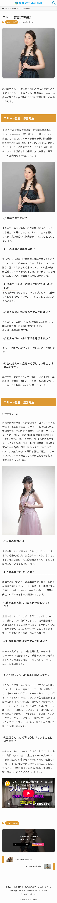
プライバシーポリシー (28, 894)
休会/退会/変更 (30, 887)
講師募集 (22, 890)
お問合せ (9, 887)
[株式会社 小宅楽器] (28, 3)
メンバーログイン (44, 887)
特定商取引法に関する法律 (37, 890)
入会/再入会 (18, 887)
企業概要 (13, 890)
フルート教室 (12, 22)
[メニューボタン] (3, 3)
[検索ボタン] (54, 3)
